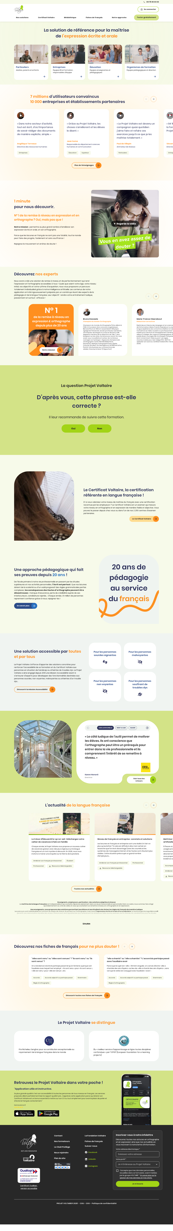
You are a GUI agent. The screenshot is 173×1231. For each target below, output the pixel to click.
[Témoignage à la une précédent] (88, 728)
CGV (88, 1203)
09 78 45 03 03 (152, 2)
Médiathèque (70, 17)
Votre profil (121, 1159)
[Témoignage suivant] (154, 99)
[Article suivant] (154, 805)
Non (99, 428)
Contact (58, 1135)
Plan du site (59, 1158)
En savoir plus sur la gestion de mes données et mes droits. (138, 1176)
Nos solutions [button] (22, 17)
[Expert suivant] (156, 296)
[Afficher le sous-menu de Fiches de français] (105, 17)
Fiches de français (94, 17)
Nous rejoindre (61, 1152)
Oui (73, 428)
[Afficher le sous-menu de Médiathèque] (79, 17)
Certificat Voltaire (46, 17)
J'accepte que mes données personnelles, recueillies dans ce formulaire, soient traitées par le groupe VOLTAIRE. (139, 1174)
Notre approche (119, 17)
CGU (82, 1203)
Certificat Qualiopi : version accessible (29, 1187)
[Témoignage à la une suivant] (147, 728)
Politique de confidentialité (104, 1203)
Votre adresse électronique (128, 1149)
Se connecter (150, 9)
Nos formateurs (62, 1141)
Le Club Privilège (62, 1147)
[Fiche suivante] (132, 947)
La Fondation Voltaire (95, 1135)
